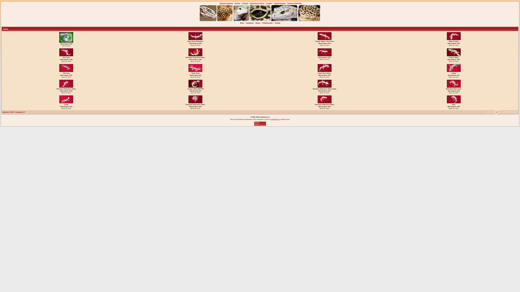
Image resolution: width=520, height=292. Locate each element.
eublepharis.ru (275, 119)
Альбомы (249, 23)
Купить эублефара (294, 3)
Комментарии (267, 23)
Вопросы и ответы (257, 3)
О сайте (269, 3)
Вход (242, 23)
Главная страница (226, 3)
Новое (258, 23)
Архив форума (279, 3)
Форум (237, 3)
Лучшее (277, 23)
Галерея (245, 3)
